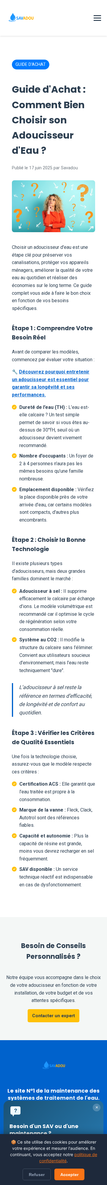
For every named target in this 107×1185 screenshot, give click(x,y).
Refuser (37, 1174)
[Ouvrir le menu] (97, 18)
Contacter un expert (53, 1015)
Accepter (69, 1174)
